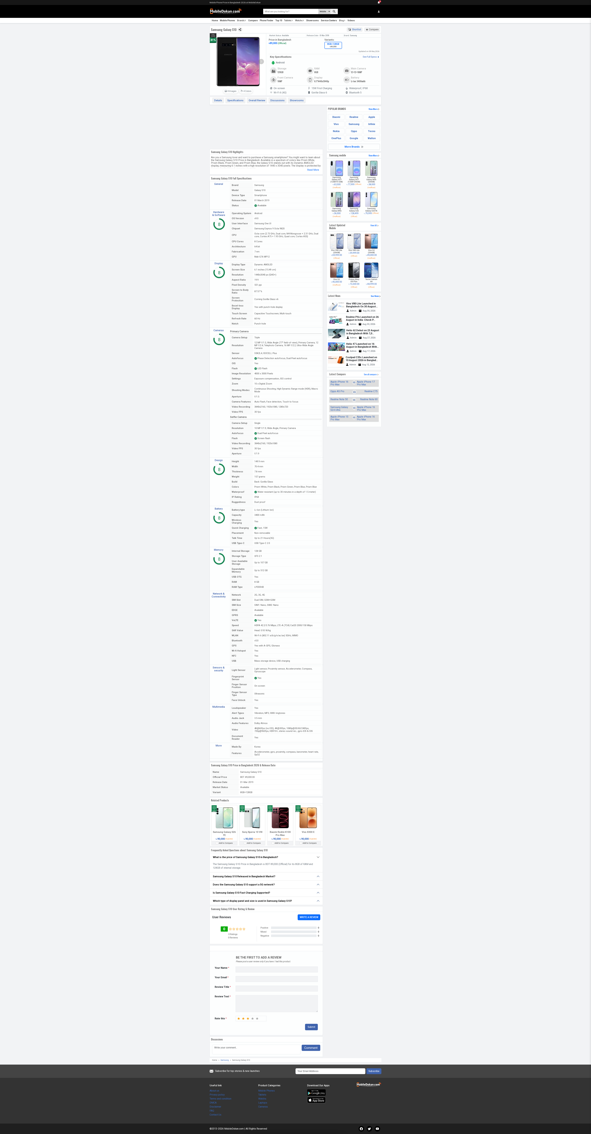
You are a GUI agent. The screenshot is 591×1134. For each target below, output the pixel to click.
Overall (257, 100)
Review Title (223, 987)
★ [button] (238, 1018)
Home (215, 20)
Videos (351, 20)
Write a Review (309, 917)
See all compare (370, 374)
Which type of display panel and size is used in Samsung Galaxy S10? (252, 900)
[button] (261, 61)
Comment (311, 1048)
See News (375, 296)
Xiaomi (336, 117)
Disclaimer (215, 1106)
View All (373, 225)
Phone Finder (266, 20)
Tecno (371, 131)
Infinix (371, 124)
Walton (372, 138)
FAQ (212, 1110)
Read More (313, 169)
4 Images (232, 91)
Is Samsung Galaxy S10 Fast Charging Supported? (241, 892)
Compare (253, 20)
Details (218, 100)
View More (373, 109)
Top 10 (278, 20)
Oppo (354, 131)
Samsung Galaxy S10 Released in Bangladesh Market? (244, 876)
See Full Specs (370, 57)
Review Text (223, 996)
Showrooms (312, 20)
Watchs (299, 20)
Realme (354, 117)
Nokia (336, 131)
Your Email (222, 977)
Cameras (263, 1106)
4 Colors (247, 91)
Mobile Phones (227, 20)
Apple (371, 117)
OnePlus (336, 138)
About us (214, 1090)
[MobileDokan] (226, 11)
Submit (311, 1026)
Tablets (287, 20)
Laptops (262, 1102)
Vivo (336, 124)
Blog (341, 20)
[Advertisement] (266, 126)
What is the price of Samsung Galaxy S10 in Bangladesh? (245, 857)
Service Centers (329, 20)
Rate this (221, 1018)
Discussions (277, 100)
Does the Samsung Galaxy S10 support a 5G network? (244, 884)
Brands (241, 20)
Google (354, 138)
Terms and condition (220, 1098)
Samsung (354, 124)
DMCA (213, 1102)
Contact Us (215, 1114)
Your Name (222, 968)
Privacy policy (217, 1094)
